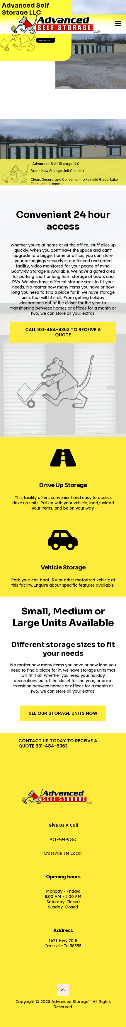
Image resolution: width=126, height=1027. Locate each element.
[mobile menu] (118, 23)
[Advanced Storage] (63, 22)
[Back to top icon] (63, 990)
